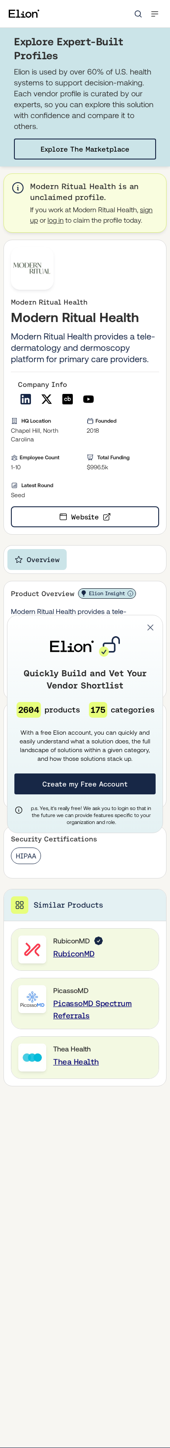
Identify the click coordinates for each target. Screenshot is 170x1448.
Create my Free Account (85, 784)
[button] (150, 627)
